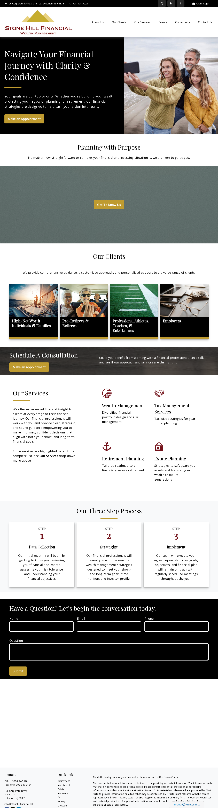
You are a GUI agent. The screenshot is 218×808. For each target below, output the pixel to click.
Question (16, 640)
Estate (61, 789)
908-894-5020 (80, 3)
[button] (97, 22)
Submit (18, 671)
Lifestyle (62, 805)
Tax (60, 797)
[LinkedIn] (171, 3)
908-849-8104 (23, 784)
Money (61, 801)
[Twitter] (162, 3)
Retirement (64, 781)
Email (81, 618)
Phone (149, 618)
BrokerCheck (171, 777)
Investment (64, 785)
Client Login (202, 3)
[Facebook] (180, 3)
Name (13, 618)
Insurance (63, 793)
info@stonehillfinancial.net (18, 804)
